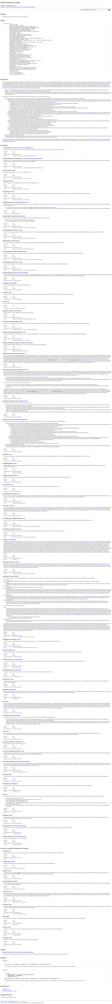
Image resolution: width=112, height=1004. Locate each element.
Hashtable (16, 576)
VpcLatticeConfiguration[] (19, 836)
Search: (82, 9)
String (9, 292)
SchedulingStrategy (16, 715)
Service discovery (45, 785)
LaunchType (11, 505)
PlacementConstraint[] (17, 659)
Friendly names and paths (49, 707)
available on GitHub (55, 566)
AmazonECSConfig (12, 283)
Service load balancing (99, 84)
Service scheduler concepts (24, 91)
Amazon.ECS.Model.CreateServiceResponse (24, 952)
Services (33, 717)
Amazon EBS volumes (6, 86)
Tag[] (6, 794)
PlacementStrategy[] (16, 670)
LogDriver (17, 562)
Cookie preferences (12, 1002)
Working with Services (25, 754)
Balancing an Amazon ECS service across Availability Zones (51, 204)
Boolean (11, 181)
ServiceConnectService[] (24, 761)
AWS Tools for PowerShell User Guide (9, 991)
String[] (13, 170)
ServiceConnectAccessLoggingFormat (25, 147)
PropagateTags (12, 689)
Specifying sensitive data (35, 641)
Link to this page (4, 1001)
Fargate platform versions (95, 681)
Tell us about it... (24, 1001)
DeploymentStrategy (23, 401)
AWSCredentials (11, 861)
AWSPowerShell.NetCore (19, 7)
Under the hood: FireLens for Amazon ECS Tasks (55, 628)
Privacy (2, 1002)
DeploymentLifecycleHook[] (26, 342)
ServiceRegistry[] (13, 783)
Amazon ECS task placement (96, 140)
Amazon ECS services (95, 93)
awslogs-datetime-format (91, 597)
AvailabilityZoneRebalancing (22, 202)
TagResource (97, 691)
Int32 (25, 251)
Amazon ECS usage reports (41, 692)
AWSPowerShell (31, 7)
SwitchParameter (9, 484)
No (19, 1001)
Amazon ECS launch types (37, 507)
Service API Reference (6, 989)
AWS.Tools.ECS (9, 7)
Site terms (6, 1002)
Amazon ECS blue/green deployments (84, 113)
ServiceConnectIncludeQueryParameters (33, 158)
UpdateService (104, 82)
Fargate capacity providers (99, 508)
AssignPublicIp (22, 216)
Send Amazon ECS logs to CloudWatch (30, 565)
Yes (18, 1001)
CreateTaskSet (94, 139)
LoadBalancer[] (12, 539)
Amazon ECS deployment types (26, 818)
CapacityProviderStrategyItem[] (21, 272)
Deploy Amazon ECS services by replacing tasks (54, 101)
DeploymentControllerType (21, 419)
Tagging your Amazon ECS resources (55, 465)
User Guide (4, 988)
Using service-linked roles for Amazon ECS (91, 542)
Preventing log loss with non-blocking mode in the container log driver (74, 612)
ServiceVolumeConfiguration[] (19, 825)
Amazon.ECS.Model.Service (8, 952)
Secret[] (18, 639)
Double (20, 262)
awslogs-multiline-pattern (17, 602)
